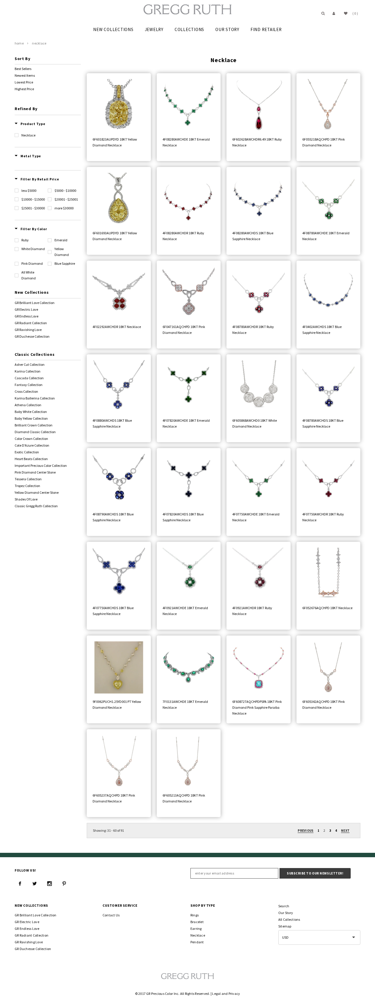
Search (283, 906)
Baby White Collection (31, 411)
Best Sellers (23, 68)
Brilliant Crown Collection (33, 425)
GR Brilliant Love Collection (34, 302)
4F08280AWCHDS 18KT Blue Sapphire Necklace (252, 236)
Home (19, 43)
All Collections (289, 919)
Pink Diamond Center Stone (35, 472)
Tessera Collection (28, 479)
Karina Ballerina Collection (35, 398)
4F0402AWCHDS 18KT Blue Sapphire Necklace (322, 329)
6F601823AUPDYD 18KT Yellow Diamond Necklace (115, 142)
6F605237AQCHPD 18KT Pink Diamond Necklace (114, 798)
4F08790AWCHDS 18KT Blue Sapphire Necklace (113, 517)
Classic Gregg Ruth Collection (36, 506)
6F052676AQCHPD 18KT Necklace (327, 608)
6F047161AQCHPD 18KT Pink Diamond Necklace (184, 329)
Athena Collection (28, 405)
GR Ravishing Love (28, 329)
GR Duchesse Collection (32, 336)
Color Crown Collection (31, 438)
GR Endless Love (26, 316)
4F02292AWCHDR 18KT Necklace (117, 326)
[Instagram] (49, 883)
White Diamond (33, 249)
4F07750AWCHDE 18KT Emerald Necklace (255, 517)
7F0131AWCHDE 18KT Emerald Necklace (185, 704)
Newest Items (25, 75)
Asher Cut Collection (30, 364)
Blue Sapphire (64, 263)
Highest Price (24, 89)
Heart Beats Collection (31, 459)
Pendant (197, 942)
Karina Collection (27, 371)
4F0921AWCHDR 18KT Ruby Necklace (252, 611)
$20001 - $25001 (66, 199)
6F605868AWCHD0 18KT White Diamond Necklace (254, 423)
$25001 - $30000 (33, 208)
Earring (196, 928)
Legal (216, 993)
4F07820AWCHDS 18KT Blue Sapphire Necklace (183, 517)
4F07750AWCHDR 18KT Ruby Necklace (323, 517)
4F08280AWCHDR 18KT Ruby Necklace (183, 236)
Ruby (25, 240)
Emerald (60, 240)
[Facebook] (20, 883)
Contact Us (111, 915)
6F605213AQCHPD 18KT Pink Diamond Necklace (184, 798)
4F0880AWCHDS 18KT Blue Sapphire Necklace (112, 423)
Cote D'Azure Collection (32, 445)
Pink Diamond (32, 263)
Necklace (39, 43)
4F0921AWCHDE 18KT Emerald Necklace (185, 611)
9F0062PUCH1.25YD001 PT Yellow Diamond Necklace (117, 704)
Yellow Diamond (61, 252)
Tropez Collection (27, 486)
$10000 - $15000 (33, 199)
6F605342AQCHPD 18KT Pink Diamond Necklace (323, 704)
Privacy (234, 993)
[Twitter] (34, 883)
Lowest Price (24, 82)
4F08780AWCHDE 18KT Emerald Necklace (326, 236)
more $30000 (64, 208)
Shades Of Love (26, 499)
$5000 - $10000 (65, 190)
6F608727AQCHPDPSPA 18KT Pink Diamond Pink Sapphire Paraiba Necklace (257, 707)
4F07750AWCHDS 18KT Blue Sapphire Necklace (113, 611)
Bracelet (197, 922)
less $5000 (28, 190)
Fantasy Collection (28, 384)
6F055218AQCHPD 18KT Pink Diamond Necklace (323, 142)
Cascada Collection (29, 378)
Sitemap (285, 926)
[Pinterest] (64, 883)
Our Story (285, 913)
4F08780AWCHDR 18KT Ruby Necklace (253, 329)
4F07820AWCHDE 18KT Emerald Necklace (186, 423)
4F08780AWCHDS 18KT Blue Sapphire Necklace (322, 423)
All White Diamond (28, 275)
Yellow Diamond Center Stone (37, 492)
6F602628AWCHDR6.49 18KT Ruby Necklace (257, 142)
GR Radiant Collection (31, 323)
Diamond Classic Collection (35, 432)
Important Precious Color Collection (41, 465)
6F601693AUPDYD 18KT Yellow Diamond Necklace (115, 236)
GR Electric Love (26, 309)
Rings (194, 915)
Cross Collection (26, 391)
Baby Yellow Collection (31, 418)
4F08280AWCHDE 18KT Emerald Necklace (186, 142)
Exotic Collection (27, 452)
